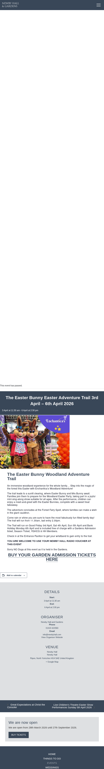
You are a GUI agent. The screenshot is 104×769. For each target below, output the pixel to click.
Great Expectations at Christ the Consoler (26, 706)
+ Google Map (52, 662)
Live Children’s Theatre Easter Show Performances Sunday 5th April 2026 (72, 706)
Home (52, 754)
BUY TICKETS (18, 735)
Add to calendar (14, 575)
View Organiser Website (52, 637)
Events (52, 763)
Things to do (52, 759)
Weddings (52, 767)
